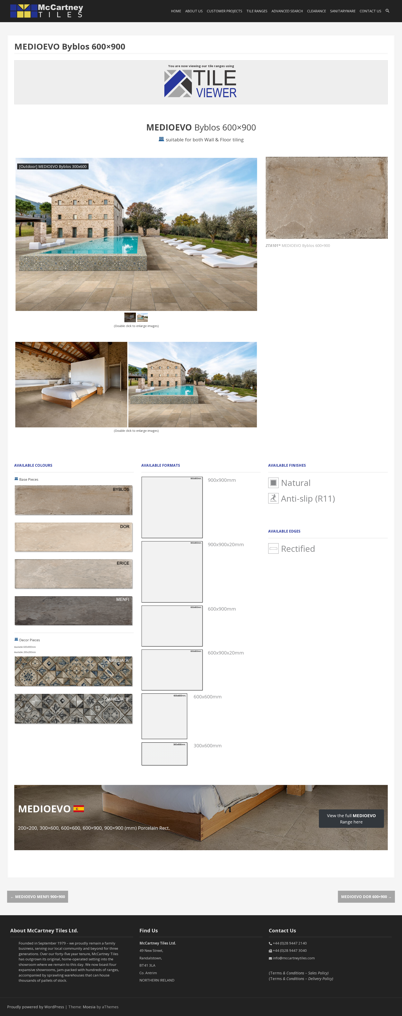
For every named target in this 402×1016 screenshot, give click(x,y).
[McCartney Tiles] (47, 10)
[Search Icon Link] (387, 11)
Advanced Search (287, 11)
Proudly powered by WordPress (35, 1006)
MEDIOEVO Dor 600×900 (366, 896)
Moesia (89, 1006)
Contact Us (370, 11)
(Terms (299, 972)
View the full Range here (351, 819)
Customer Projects (224, 11)
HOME (176, 11)
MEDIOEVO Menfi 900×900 (37, 896)
